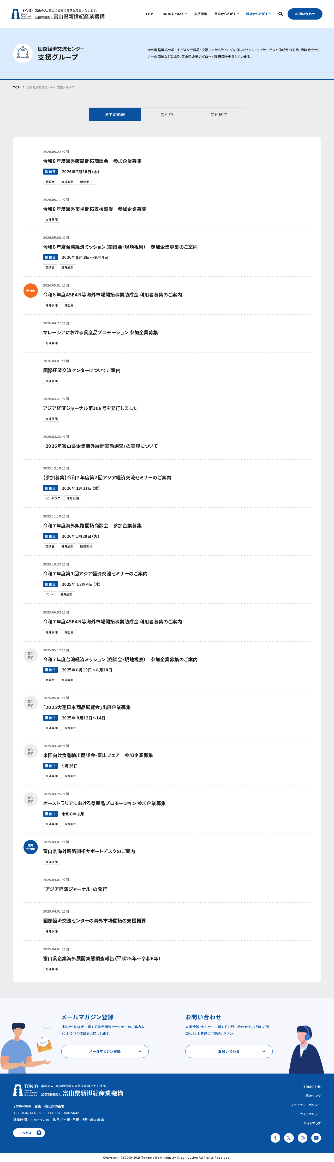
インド (49, 594)
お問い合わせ (305, 13)
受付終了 (219, 114)
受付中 (167, 114)
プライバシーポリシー (306, 1105)
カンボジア (52, 498)
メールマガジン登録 (105, 1051)
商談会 (50, 182)
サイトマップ (312, 1123)
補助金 (69, 305)
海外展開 (67, 182)
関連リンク (313, 1095)
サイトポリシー (310, 1114)
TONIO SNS (312, 1086)
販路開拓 (86, 182)
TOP (16, 87)
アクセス (26, 1132)
